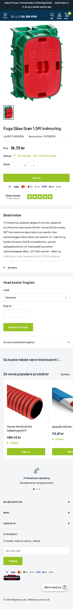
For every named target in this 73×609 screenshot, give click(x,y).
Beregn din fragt (18, 327)
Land (6, 289)
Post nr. (7, 305)
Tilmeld (12, 561)
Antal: (6, 164)
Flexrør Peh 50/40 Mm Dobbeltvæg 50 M (19, 428)
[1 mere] (34, 165)
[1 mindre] (16, 165)
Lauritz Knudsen (13, 136)
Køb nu (36, 177)
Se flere (65, 374)
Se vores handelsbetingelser (19, 342)
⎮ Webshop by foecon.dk (38, 599)
